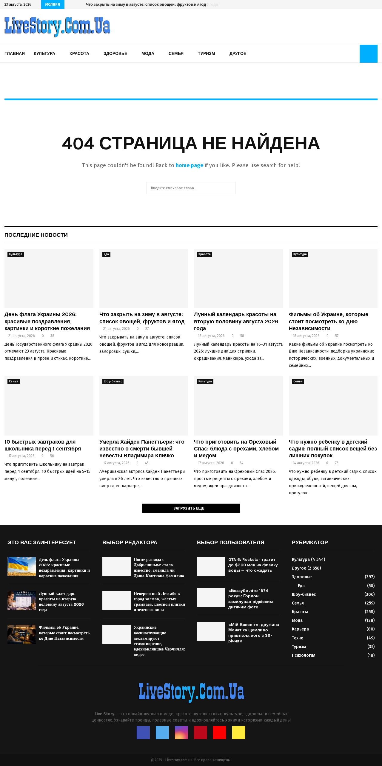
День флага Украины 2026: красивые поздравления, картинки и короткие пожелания (47, 321)
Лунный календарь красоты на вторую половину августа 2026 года (150, 4)
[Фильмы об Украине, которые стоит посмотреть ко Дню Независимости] (333, 278)
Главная (14, 53)
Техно (298, 638)
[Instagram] (181, 732)
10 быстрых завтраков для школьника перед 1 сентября (42, 445)
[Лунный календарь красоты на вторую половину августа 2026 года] (238, 278)
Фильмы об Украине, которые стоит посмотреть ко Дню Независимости (328, 321)
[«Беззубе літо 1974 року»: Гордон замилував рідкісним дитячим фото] (211, 597)
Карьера (300, 629)
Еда (106, 254)
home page (189, 165)
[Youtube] (219, 732)
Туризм (206, 53)
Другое (237, 53)
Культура (44, 53)
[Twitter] (162, 732)
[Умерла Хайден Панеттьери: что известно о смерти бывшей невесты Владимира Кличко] (143, 405)
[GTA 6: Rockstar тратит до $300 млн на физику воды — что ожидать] (211, 566)
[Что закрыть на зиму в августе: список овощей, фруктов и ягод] (143, 278)
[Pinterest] (200, 732)
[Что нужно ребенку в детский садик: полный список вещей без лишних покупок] (333, 405)
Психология (303, 655)
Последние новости (36, 235)
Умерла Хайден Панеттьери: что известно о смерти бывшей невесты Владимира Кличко (141, 449)
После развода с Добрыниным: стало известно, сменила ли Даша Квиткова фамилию (159, 568)
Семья (176, 53)
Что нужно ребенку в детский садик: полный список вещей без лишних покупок (333, 449)
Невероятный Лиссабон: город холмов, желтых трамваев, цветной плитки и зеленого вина (159, 602)
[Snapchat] (238, 732)
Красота (79, 53)
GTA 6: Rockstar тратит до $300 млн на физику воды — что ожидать (253, 565)
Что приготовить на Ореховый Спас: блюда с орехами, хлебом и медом (236, 449)
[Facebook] (143, 732)
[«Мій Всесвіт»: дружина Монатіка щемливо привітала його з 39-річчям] (211, 631)
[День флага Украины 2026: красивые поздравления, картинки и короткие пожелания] (48, 278)
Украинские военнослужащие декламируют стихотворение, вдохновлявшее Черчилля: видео (159, 641)
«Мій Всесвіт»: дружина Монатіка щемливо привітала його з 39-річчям (253, 633)
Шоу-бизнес (113, 381)
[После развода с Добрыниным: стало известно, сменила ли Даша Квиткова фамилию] (116, 566)
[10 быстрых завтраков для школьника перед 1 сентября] (48, 405)
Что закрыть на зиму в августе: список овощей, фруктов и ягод (141, 317)
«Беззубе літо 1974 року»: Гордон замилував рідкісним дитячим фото (250, 599)
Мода (147, 53)
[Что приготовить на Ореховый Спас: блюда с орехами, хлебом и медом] (238, 405)
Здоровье (115, 53)
